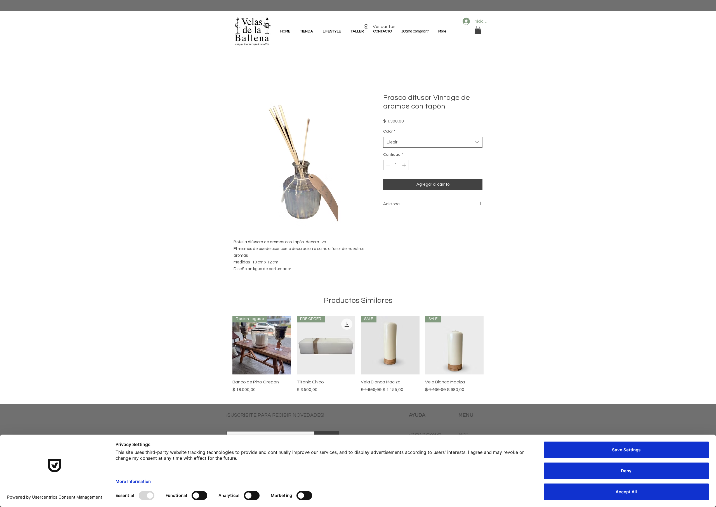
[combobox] (432, 142)
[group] (358, 357)
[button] (477, 30)
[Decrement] (387, 165)
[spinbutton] (396, 165)
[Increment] (404, 165)
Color (389, 131)
